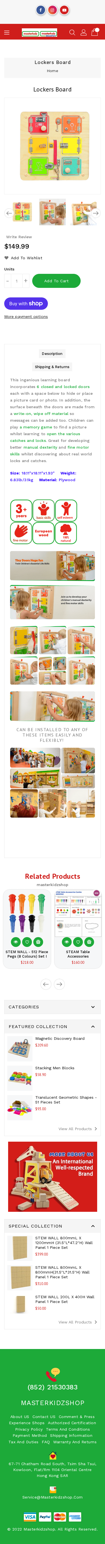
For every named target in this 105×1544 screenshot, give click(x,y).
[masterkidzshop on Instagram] (52, 8)
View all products (79, 1128)
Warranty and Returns (75, 1442)
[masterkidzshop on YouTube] (64, 8)
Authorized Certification (72, 1423)
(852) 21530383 (52, 1387)
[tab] (52, 353)
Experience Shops (27, 1423)
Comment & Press (77, 1416)
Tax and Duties (23, 1442)
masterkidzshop (53, 1403)
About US (19, 1416)
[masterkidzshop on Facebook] (40, 8)
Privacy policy (29, 1429)
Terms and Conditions (68, 1429)
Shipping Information (71, 1435)
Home (52, 70)
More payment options (26, 316)
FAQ (46, 1442)
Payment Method (30, 1435)
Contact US (43, 1416)
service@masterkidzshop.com (52, 1497)
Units (9, 269)
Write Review (19, 237)
